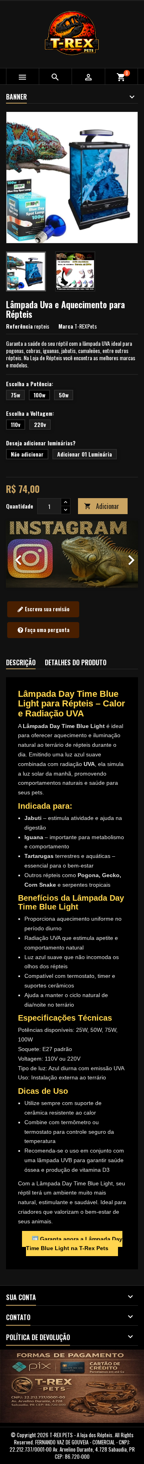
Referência (19, 326)
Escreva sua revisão (47, 609)
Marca (65, 326)
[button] (16, 554)
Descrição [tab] (21, 662)
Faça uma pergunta (47, 630)
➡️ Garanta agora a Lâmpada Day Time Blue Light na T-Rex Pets (74, 1244)
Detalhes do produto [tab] (75, 662)
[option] (72, 554)
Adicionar (101, 506)
